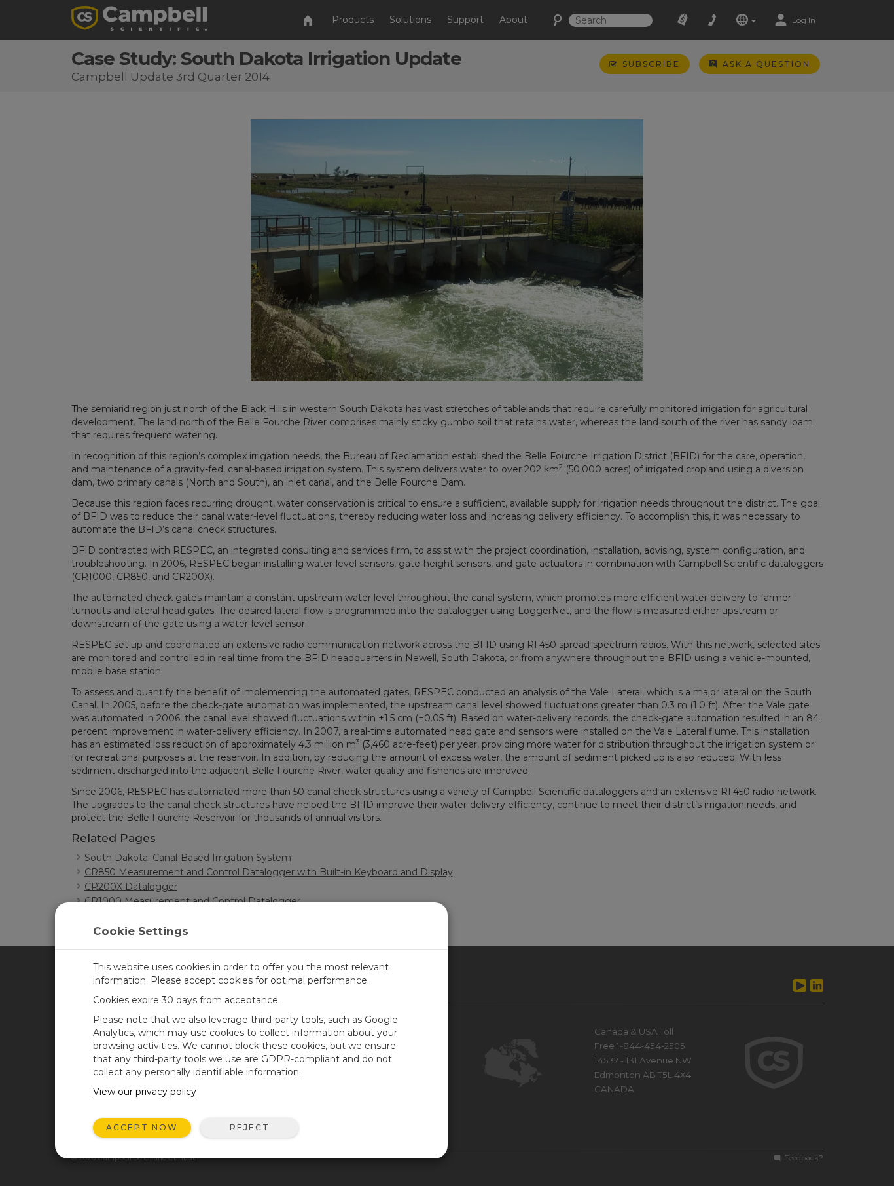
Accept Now (142, 1127)
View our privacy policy (144, 1092)
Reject (250, 1127)
